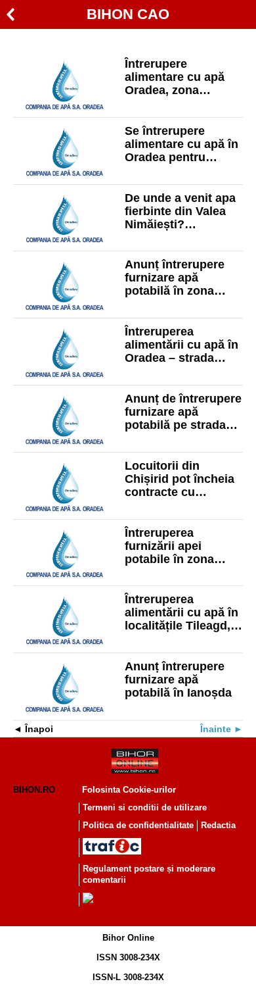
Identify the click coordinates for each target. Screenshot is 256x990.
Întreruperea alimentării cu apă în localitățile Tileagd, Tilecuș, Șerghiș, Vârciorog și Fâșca (181, 612)
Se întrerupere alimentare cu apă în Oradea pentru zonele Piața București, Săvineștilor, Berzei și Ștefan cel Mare (181, 144)
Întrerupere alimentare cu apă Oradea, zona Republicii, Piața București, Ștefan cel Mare (183, 77)
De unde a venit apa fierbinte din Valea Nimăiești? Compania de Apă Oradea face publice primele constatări (181, 211)
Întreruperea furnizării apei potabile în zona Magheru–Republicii (181, 546)
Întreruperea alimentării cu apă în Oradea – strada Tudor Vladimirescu (181, 344)
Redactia (218, 825)
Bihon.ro (34, 790)
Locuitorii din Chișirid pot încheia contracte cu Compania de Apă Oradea (179, 479)
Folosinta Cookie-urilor (129, 790)
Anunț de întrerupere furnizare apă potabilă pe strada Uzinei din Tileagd (183, 412)
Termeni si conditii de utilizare (145, 807)
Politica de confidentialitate (138, 825)
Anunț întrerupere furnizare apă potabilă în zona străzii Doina (174, 277)
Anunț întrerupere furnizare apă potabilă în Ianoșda (178, 679)
